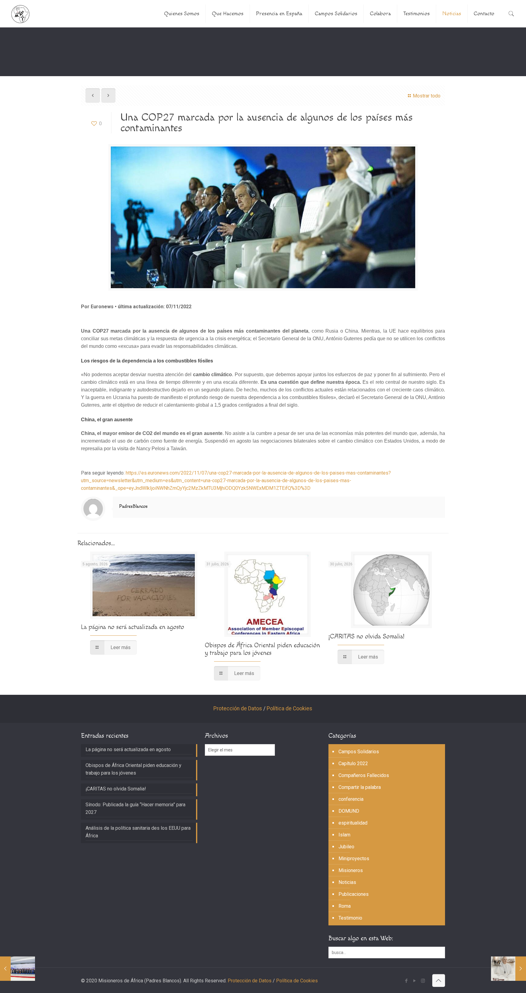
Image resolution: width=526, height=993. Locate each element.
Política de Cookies (289, 708)
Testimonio (350, 918)
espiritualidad (352, 823)
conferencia (350, 799)
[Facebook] (406, 981)
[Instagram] (423, 981)
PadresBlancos (133, 506)
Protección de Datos (237, 708)
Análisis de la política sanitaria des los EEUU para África (138, 832)
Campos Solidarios (358, 751)
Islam (344, 835)
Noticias (347, 882)
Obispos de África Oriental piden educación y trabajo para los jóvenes (262, 649)
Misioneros (350, 870)
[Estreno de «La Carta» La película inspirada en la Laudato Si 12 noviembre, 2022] (508, 968)
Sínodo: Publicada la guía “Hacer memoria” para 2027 (135, 808)
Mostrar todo (426, 96)
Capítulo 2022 (353, 763)
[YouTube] (415, 981)
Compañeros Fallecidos (363, 775)
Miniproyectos (353, 858)
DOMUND (348, 811)
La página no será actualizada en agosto (132, 627)
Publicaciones (353, 894)
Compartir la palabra (359, 787)
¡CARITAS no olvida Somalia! (366, 636)
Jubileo (346, 847)
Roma (344, 906)
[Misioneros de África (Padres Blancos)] (20, 13)
